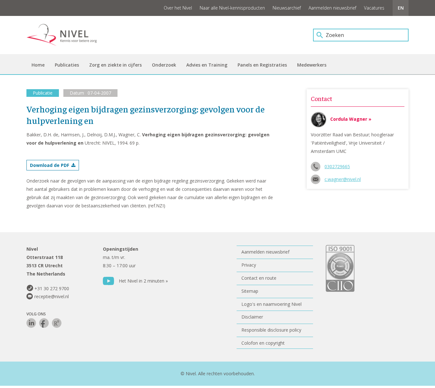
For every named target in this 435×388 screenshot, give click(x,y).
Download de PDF (49, 165)
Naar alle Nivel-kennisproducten (232, 8)
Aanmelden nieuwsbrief (332, 8)
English (401, 8)
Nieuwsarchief (287, 8)
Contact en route (258, 278)
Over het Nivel (178, 8)
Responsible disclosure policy (271, 330)
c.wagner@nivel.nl (342, 179)
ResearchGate (56, 323)
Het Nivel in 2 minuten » (143, 281)
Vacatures (374, 8)
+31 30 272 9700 (51, 288)
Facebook (44, 323)
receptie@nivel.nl (51, 296)
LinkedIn (31, 323)
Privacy (248, 265)
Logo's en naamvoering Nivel (271, 304)
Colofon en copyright (263, 343)
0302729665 (337, 166)
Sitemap (249, 291)
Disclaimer (252, 317)
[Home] (66, 35)
